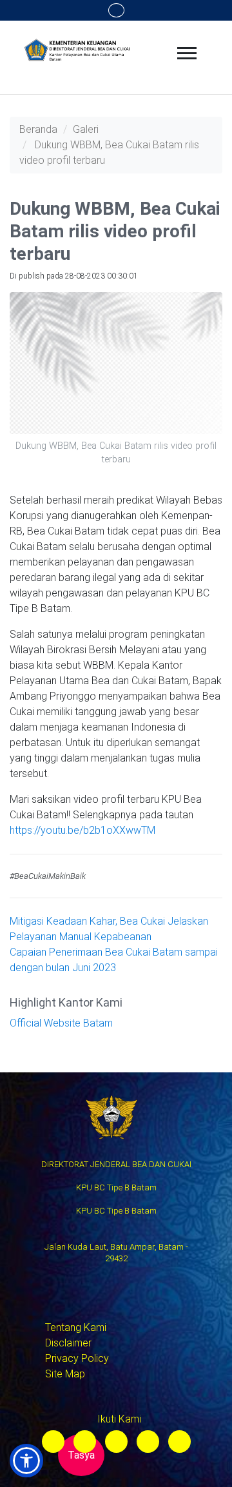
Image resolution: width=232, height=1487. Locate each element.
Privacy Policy (77, 1358)
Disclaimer (68, 1343)
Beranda (38, 129)
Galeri (86, 129)
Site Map (65, 1374)
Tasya (81, 1455)
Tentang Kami (75, 1327)
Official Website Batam (61, 1023)
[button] (26, 1460)
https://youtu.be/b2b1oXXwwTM (82, 830)
